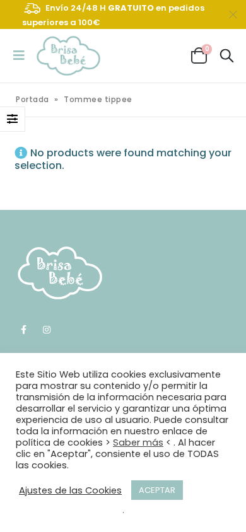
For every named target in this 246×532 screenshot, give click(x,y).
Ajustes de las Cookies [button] (70, 490)
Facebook (23, 329)
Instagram (46, 329)
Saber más (138, 442)
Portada (32, 99)
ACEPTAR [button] (157, 490)
